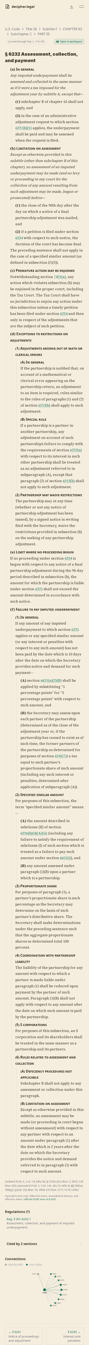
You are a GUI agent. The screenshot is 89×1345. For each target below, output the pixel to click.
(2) (17, 115)
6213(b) (44, 405)
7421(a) (60, 276)
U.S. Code (12, 29)
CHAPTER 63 (72, 29)
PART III (43, 34)
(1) (17, 101)
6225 (39, 588)
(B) (22, 419)
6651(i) (65, 857)
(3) (17, 886)
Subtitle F (50, 29)
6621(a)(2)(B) (51, 680)
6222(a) (76, 450)
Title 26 (31, 29)
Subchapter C (21, 34)
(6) (17, 1057)
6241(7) (61, 756)
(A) (22, 362)
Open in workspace (71, 41)
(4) (17, 955)
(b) (13, 148)
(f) (12, 609)
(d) (13, 333)
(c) (12, 270)
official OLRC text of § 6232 (40, 1199)
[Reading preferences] (71, 7)
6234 (19, 237)
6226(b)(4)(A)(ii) (33, 833)
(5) (17, 1024)
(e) (12, 552)
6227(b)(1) (23, 127)
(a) (12, 69)
